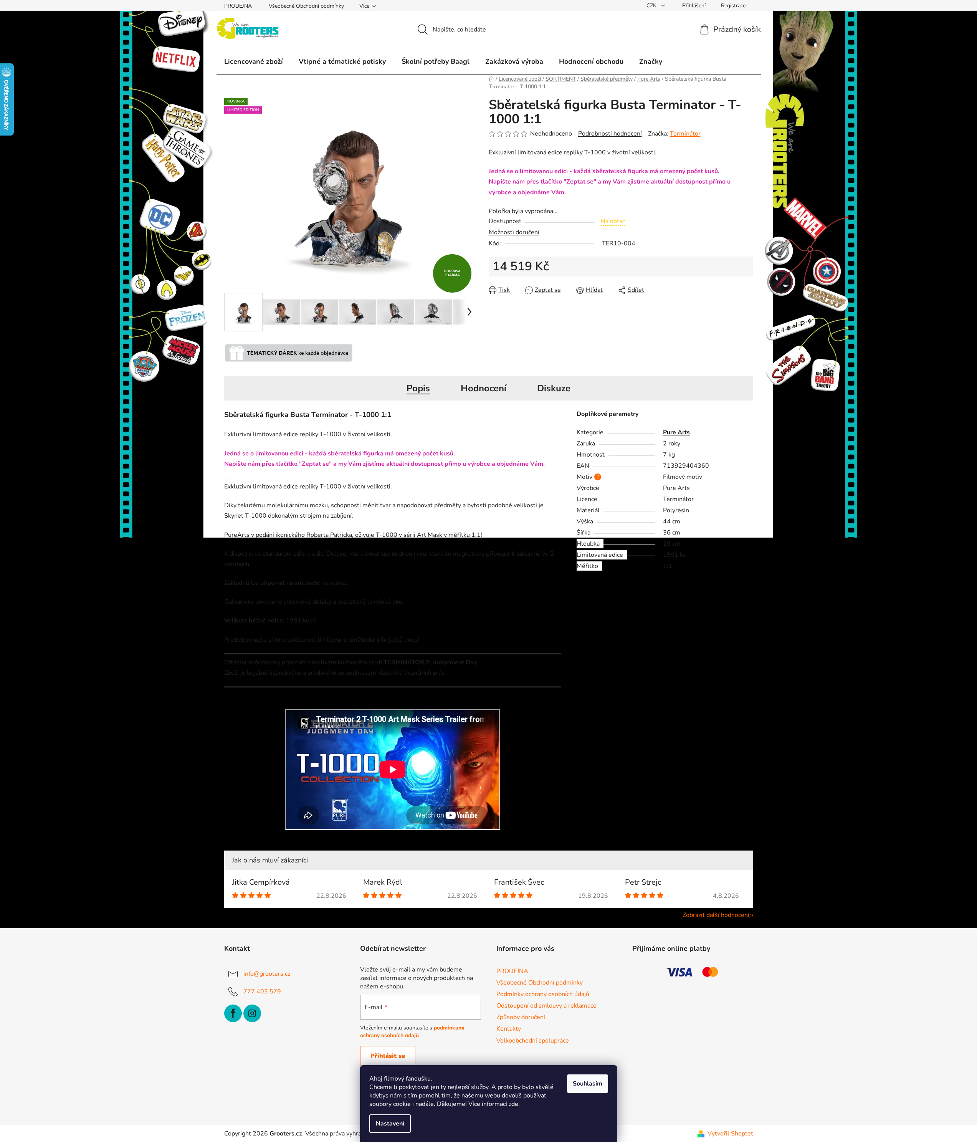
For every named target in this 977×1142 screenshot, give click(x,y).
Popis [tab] (418, 388)
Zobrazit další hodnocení (716, 915)
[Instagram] (252, 1013)
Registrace (733, 5)
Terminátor (685, 133)
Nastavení (390, 1123)
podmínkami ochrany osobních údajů (412, 1031)
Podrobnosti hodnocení (610, 133)
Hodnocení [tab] (483, 388)
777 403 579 (262, 991)
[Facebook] (233, 1013)
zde (513, 1104)
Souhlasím (587, 1083)
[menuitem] (254, 61)
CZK (652, 5)
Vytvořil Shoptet (730, 1133)
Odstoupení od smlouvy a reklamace (546, 1005)
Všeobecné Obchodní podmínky (306, 6)
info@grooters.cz (266, 974)
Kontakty (508, 1028)
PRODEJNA (238, 6)
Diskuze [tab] (553, 388)
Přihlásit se (387, 1056)
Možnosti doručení (514, 232)
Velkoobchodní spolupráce (532, 1040)
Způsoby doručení (520, 1017)
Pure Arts (676, 432)
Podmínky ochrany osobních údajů (542, 994)
